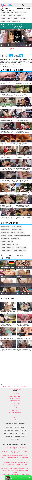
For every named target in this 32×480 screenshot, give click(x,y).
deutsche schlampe (6, 235)
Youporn (23, 433)
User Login (15, 405)
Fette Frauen (15, 439)
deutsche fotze (15, 238)
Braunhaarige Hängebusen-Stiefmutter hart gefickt (15, 471)
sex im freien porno (20, 12)
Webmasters (15, 410)
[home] (2, 382)
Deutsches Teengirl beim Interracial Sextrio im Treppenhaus (7, 132)
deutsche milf (5, 232)
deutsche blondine (16, 226)
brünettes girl (5, 226)
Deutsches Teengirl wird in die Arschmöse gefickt (7, 95)
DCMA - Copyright (15, 398)
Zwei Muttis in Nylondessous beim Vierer (15, 455)
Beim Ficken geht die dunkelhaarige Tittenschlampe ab (15, 448)
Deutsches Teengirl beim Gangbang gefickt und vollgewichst (7, 120)
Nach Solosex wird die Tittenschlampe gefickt (15, 457)
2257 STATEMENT (15, 401)
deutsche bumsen (17, 229)
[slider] (16, 45)
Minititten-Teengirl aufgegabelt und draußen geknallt (23, 96)
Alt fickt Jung (9, 427)
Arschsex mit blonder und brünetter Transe (15, 462)
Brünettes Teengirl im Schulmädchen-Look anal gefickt (7, 194)
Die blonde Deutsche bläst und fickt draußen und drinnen (7, 169)
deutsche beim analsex (7, 247)
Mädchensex (9, 436)
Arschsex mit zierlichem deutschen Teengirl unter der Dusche (23, 157)
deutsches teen (18, 15)
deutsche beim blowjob (17, 232)
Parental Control (15, 403)
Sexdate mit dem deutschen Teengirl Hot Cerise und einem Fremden (23, 132)
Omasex (17, 430)
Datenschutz (15, 393)
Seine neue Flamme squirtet (15, 459)
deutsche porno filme (7, 12)
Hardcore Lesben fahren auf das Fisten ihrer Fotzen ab (15, 451)
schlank (16, 18)
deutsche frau (5, 238)
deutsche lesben (21, 247)
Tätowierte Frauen (19, 436)
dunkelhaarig (16, 21)
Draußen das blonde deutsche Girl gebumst (6, 218)
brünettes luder (5, 229)
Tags (15, 419)
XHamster (12, 433)
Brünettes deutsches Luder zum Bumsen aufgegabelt (23, 107)
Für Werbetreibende (15, 412)
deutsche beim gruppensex (22, 235)
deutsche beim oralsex (19, 250)
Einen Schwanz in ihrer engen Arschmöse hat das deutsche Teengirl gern (23, 83)
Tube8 (5, 433)
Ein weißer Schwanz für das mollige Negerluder (15, 468)
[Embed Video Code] (6, 55)
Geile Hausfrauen (8, 430)
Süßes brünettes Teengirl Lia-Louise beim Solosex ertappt (23, 169)
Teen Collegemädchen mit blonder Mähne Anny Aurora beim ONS (15, 465)
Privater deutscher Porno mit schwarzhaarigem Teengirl (23, 120)
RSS (15, 415)
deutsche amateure (6, 18)
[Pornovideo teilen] (2, 55)
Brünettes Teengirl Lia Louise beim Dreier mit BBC (7, 181)
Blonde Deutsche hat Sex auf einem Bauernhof (23, 205)
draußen (22, 18)
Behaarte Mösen (19, 427)
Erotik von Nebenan (10, 67)
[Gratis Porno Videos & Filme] (7, 6)
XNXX (18, 433)
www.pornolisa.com (15, 408)
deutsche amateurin (7, 241)
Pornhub (24, 430)
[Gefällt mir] (11, 55)
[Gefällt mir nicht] (21, 55)
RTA (15, 417)
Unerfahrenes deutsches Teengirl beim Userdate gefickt (23, 145)
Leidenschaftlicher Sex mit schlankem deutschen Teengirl (7, 145)
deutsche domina (6, 250)
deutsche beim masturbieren (9, 244)
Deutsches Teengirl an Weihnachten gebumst (6, 156)
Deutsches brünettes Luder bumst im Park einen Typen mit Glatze (24, 194)
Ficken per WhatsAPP (6, 106)
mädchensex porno (6, 15)
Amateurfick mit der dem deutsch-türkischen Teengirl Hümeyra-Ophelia (7, 206)
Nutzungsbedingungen (15, 396)
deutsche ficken (5, 21)
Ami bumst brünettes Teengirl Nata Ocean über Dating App (23, 182)
